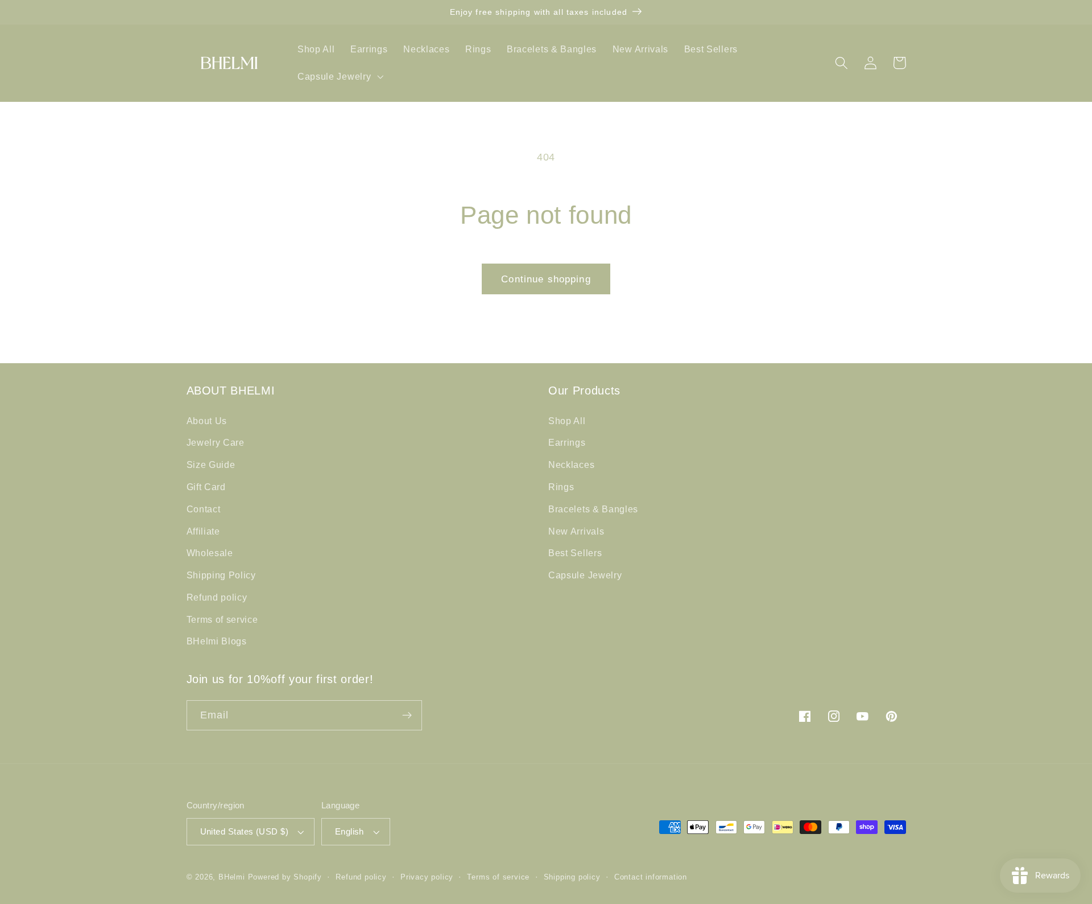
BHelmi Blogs (217, 641)
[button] (338, 76)
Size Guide (211, 464)
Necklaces (571, 464)
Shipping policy (572, 877)
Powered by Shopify (285, 877)
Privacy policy (426, 877)
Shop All (567, 421)
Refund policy (217, 597)
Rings (561, 487)
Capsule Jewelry (585, 575)
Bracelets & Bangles (593, 509)
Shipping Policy (221, 575)
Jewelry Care (216, 442)
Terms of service (222, 619)
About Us (207, 421)
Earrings (567, 442)
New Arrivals (576, 531)
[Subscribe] (406, 715)
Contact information (650, 877)
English (349, 831)
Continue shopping (546, 279)
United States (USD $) (244, 831)
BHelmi (231, 877)
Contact (204, 509)
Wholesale (210, 553)
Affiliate (203, 531)
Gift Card (206, 487)
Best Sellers (575, 553)
